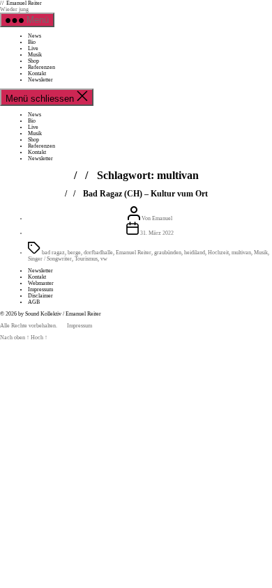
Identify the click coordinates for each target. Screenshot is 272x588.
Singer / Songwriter (50, 259)
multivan (241, 252)
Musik (35, 55)
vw (103, 259)
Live (33, 48)
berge (74, 252)
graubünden (167, 252)
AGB (34, 302)
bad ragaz (53, 252)
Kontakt (37, 73)
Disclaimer (40, 296)
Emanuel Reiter (24, 3)
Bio (32, 42)
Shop (33, 61)
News (34, 36)
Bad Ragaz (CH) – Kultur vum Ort (145, 194)
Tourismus (86, 259)
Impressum (40, 289)
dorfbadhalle (98, 252)
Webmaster (41, 283)
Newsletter (40, 80)
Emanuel (162, 218)
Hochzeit (218, 252)
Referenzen (41, 67)
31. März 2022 (157, 233)
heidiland (194, 252)
